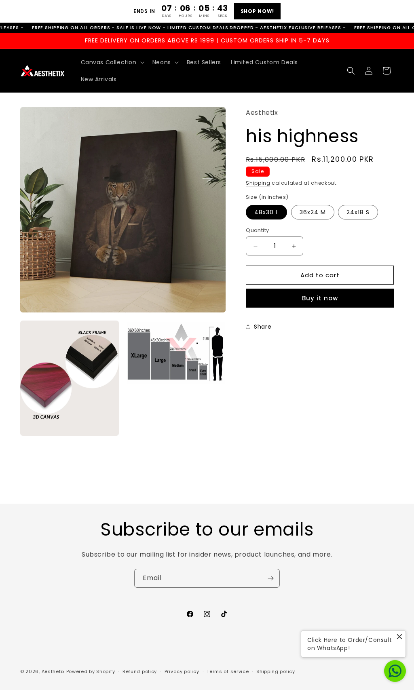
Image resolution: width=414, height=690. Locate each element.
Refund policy (140, 671)
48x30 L (266, 212)
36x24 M (313, 212)
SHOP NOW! (257, 11)
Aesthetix (53, 671)
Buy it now (320, 298)
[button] (112, 62)
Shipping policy (275, 671)
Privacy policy (182, 671)
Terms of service (228, 671)
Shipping (258, 182)
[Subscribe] (270, 578)
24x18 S (358, 212)
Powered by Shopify (90, 671)
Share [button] (262, 327)
